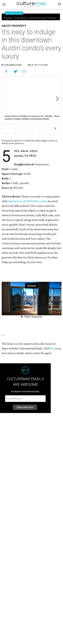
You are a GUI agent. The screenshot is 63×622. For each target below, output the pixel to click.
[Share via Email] (24, 71)
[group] (8, 129)
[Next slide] (57, 98)
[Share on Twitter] (15, 71)
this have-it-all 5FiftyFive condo (27, 201)
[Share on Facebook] (6, 71)
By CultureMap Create (12, 65)
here (52, 348)
